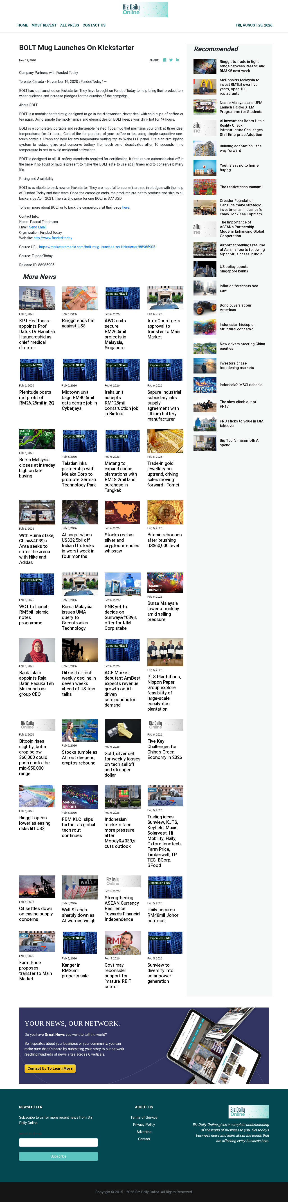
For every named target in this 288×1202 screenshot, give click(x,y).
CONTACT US (94, 25)
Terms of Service (144, 1117)
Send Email (37, 227)
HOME (23, 25)
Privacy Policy (144, 1124)
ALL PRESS (69, 25)
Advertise (144, 1132)
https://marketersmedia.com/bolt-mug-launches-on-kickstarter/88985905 (97, 247)
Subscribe (58, 1156)
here (125, 207)
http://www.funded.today (53, 238)
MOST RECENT (44, 25)
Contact (144, 1139)
